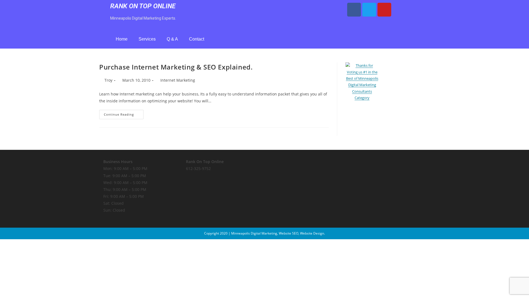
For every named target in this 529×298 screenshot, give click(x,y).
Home (122, 39)
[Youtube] (384, 10)
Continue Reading (124, 113)
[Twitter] (369, 10)
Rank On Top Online (143, 6)
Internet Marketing (177, 80)
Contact (196, 39)
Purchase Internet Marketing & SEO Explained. (176, 66)
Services (147, 39)
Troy (108, 80)
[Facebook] (354, 10)
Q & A (172, 39)
